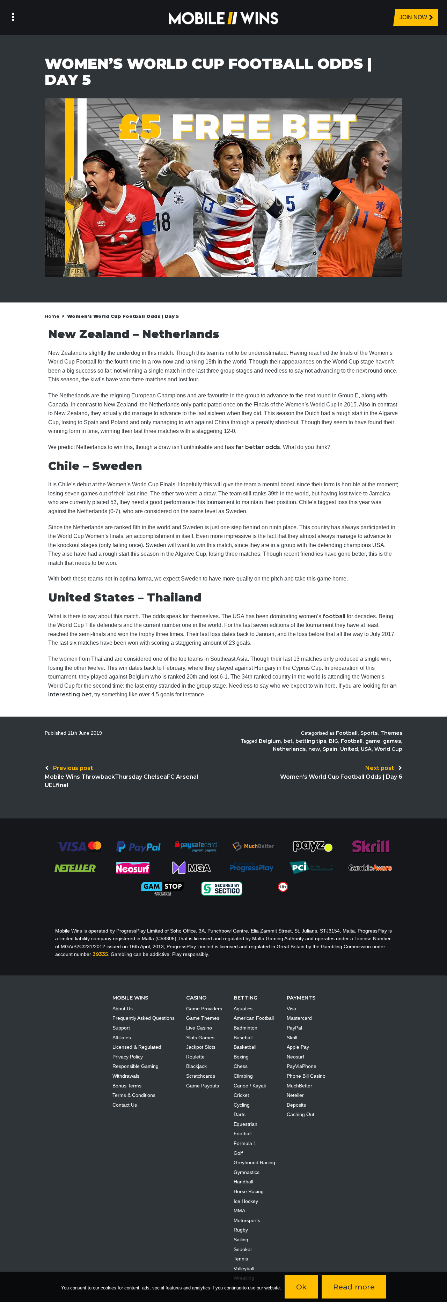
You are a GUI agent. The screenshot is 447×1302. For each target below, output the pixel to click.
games (392, 741)
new (314, 749)
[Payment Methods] (79, 846)
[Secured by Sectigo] (221, 888)
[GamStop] (162, 888)
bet (288, 741)
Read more (354, 1286)
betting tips (310, 741)
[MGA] (192, 867)
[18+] (283, 886)
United (349, 749)
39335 (100, 954)
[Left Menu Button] (13, 17)
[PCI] (311, 867)
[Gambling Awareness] (370, 867)
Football (347, 733)
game (372, 741)
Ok (301, 1286)
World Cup (388, 749)
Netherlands (289, 749)
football (334, 616)
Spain (330, 749)
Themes (391, 733)
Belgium (270, 741)
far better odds (257, 447)
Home (52, 316)
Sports (369, 733)
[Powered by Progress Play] (251, 867)
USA (366, 749)
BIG (333, 741)
